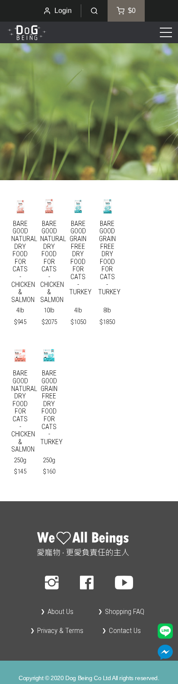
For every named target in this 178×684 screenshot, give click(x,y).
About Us (60, 611)
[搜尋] (94, 11)
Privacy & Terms (60, 630)
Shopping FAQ (124, 611)
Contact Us (125, 630)
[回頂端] (89, 544)
